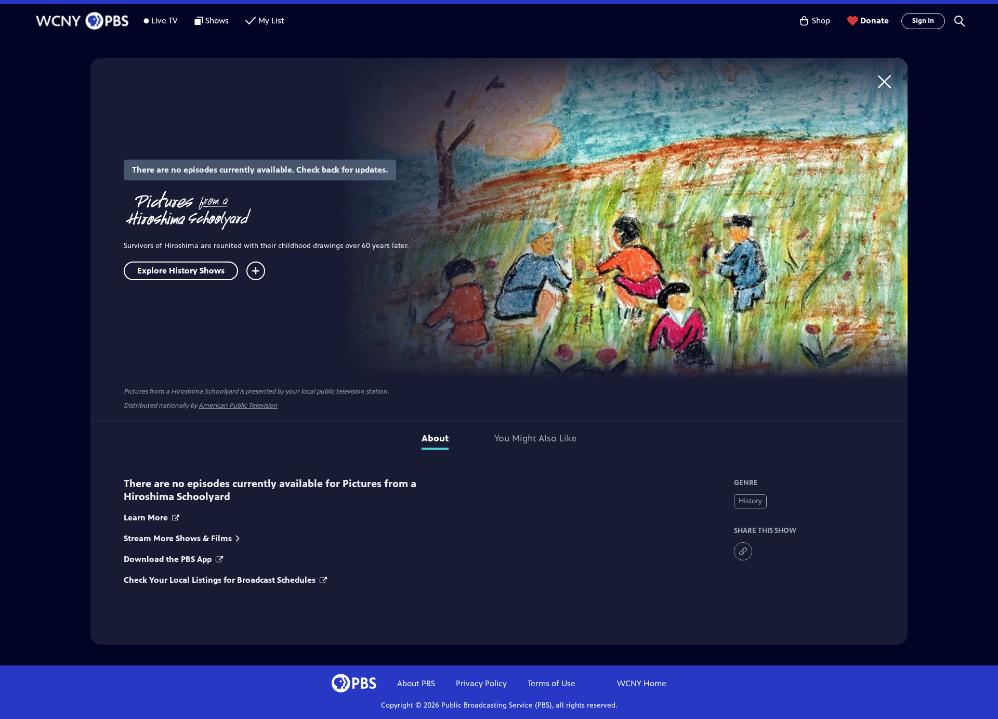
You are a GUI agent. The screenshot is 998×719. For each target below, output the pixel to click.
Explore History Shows (181, 271)
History (750, 500)
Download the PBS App (169, 559)
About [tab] (435, 438)
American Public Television (238, 405)
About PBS (416, 683)
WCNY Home (641, 683)
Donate (874, 20)
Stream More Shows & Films (178, 538)
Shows (217, 20)
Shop (821, 20)
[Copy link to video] (743, 551)
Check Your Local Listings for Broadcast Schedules (221, 580)
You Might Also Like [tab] (535, 438)
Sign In (923, 21)
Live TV (164, 20)
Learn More (147, 517)
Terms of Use (551, 683)
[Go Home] (884, 81)
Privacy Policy (481, 683)
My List (271, 20)
